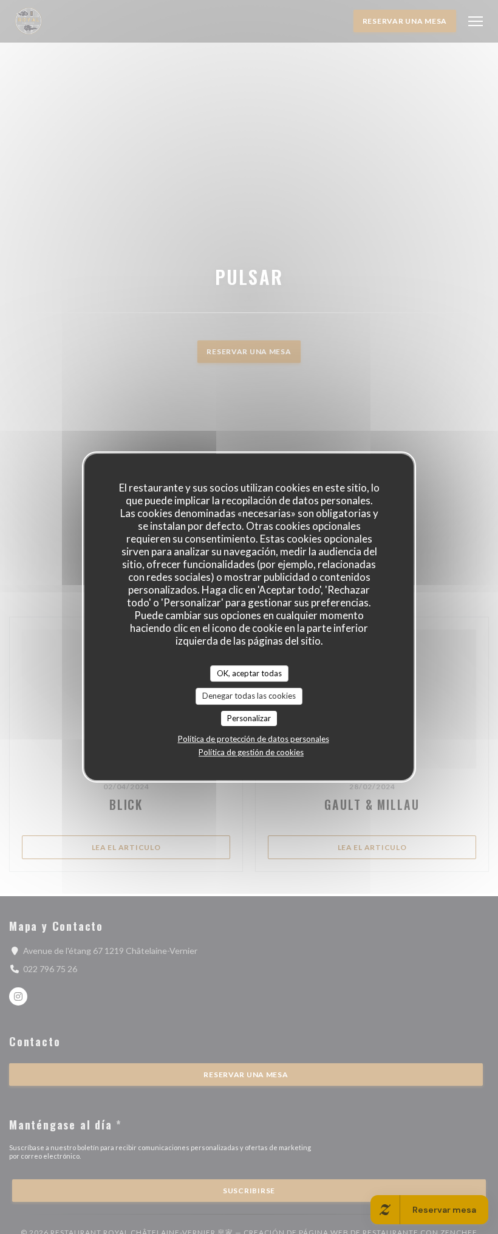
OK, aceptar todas (249, 673)
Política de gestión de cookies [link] (251, 752)
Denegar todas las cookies (249, 696)
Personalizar (249, 718)
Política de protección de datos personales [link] (253, 739)
